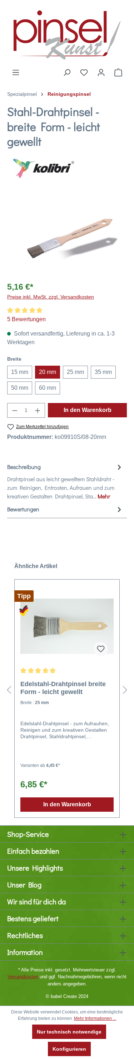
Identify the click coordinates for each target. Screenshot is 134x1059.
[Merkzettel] (84, 72)
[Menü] (15, 72)
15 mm (19, 372)
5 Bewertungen (26, 319)
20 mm (47, 372)
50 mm (19, 388)
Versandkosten (23, 976)
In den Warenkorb (87, 410)
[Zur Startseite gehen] (67, 34)
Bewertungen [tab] (23, 509)
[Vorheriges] (9, 690)
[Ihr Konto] (101, 72)
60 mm (47, 388)
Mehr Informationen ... (95, 1018)
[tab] (65, 481)
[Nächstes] (125, 690)
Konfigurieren (69, 1049)
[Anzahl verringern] (14, 410)
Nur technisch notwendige (69, 1032)
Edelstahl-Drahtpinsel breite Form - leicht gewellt (63, 687)
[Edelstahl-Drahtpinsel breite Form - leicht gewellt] (67, 626)
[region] (67, 234)
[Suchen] (66, 72)
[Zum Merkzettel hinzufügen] (101, 649)
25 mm (75, 372)
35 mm (103, 372)
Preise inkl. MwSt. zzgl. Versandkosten (50, 297)
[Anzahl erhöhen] (37, 410)
